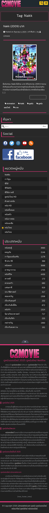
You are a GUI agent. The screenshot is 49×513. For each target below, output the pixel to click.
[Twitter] (11, 143)
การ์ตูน (8, 179)
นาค (16, 107)
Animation (10, 103)
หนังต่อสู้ (8, 248)
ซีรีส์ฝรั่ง (8, 188)
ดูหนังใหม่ (18, 463)
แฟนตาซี (8, 287)
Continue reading (37, 97)
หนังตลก (8, 265)
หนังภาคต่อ (9, 219)
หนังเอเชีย (9, 223)
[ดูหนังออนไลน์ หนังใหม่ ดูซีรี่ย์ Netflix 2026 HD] (11, 5)
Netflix (7, 175)
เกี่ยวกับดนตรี (10, 301)
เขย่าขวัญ (9, 323)
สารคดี (8, 279)
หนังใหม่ (8, 228)
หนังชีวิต (8, 274)
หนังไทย (8, 232)
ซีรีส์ (6, 184)
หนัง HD (8, 206)
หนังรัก (8, 310)
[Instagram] (18, 143)
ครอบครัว (9, 283)
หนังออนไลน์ (9, 432)
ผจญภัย (8, 252)
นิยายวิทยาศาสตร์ (12, 314)
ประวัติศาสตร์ (10, 292)
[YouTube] (24, 143)
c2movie (6, 36)
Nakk (22, 103)
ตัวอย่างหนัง (10, 201)
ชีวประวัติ (9, 261)
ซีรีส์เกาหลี (9, 192)
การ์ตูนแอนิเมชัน (12, 257)
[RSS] (31, 143)
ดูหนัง (31, 103)
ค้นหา (44, 126)
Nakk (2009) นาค (13, 26)
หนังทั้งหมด (9, 210)
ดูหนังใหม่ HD (10, 197)
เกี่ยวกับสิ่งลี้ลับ (11, 305)
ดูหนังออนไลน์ (16, 365)
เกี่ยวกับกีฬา (10, 318)
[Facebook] (5, 143)
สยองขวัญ (9, 296)
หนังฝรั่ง (8, 214)
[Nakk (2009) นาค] (24, 62)
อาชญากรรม (10, 270)
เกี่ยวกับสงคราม (11, 327)
